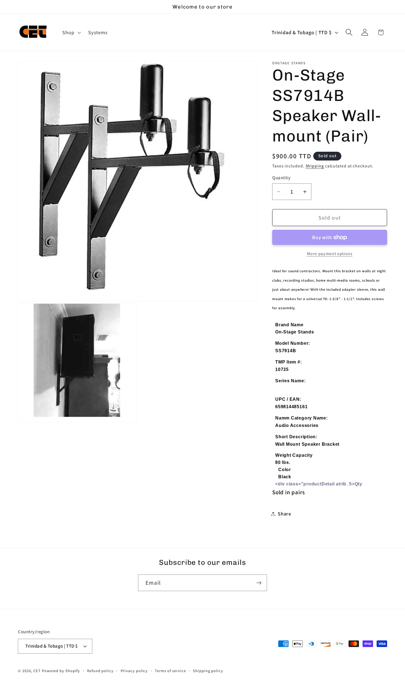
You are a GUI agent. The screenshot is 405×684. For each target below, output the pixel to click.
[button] (71, 32)
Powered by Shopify (61, 670)
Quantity (281, 178)
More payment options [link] (330, 253)
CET (37, 670)
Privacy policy (134, 670)
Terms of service (170, 670)
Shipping (315, 166)
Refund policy (100, 670)
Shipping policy (208, 670)
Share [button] (284, 513)
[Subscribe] (259, 583)
